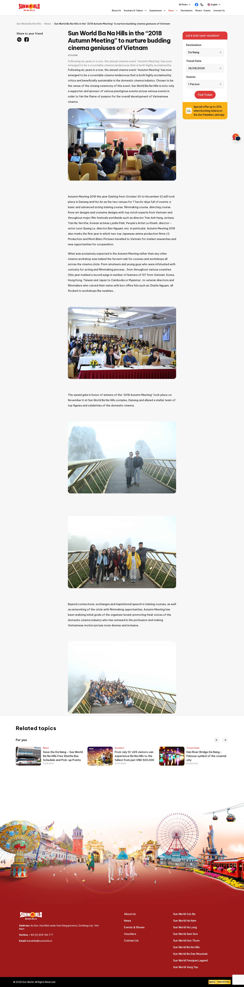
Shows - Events (203, 10)
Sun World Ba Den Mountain (190, 953)
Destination (187, 10)
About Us (116, 10)
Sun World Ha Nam (184, 920)
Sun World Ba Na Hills (186, 947)
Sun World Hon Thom (186, 940)
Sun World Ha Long (185, 927)
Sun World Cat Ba (184, 914)
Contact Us (219, 10)
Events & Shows (134, 927)
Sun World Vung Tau (185, 967)
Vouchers (130, 934)
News (127, 920)
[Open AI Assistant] (236, 137)
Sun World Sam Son (185, 934)
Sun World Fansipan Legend (190, 960)
